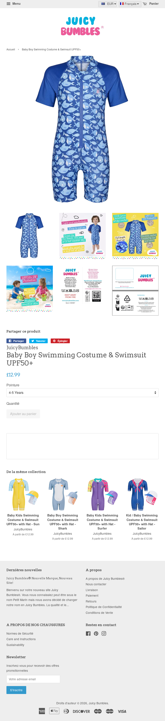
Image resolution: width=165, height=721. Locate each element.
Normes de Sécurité (19, 633)
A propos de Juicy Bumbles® (105, 578)
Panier (153, 3)
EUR (110, 4)
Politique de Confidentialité (104, 607)
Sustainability (15, 645)
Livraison (92, 590)
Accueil (10, 49)
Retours (91, 601)
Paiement (92, 595)
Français (130, 4)
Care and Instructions (21, 639)
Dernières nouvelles (24, 570)
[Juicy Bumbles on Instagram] (103, 634)
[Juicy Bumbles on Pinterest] (96, 634)
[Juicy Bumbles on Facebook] (88, 634)
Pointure (12, 384)
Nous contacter (96, 584)
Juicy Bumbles (98, 703)
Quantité (12, 403)
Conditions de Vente (99, 612)
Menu (16, 3)
